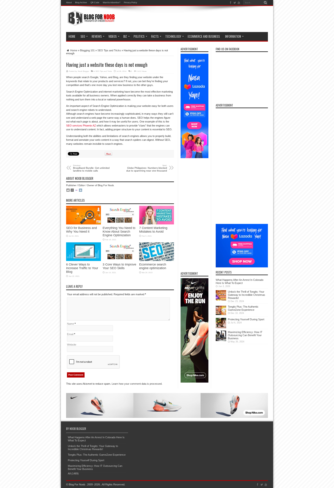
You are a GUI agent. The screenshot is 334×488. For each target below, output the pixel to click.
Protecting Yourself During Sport (246, 319)
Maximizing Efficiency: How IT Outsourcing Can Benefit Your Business (245, 335)
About (69, 2)
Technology (173, 36)
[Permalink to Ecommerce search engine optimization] (156, 260)
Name (70, 323)
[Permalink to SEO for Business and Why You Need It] (83, 223)
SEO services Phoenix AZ (81, 125)
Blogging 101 (87, 50)
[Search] (265, 2)
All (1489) (73, 473)
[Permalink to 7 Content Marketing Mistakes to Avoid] (156, 223)
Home (72, 36)
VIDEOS (112, 36)
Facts (155, 36)
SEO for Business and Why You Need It (81, 229)
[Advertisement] (204, 19)
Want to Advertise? (111, 2)
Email (70, 334)
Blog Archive (81, 2)
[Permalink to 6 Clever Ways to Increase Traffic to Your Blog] (83, 260)
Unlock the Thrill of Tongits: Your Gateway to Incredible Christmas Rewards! (246, 294)
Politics (139, 36)
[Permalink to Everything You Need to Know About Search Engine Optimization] (120, 223)
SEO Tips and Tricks (109, 50)
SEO (83, 36)
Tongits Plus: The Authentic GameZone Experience (243, 308)
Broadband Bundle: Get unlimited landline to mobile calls (91, 168)
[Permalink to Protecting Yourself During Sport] (221, 327)
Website (71, 344)
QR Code (94, 2)
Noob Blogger (83, 71)
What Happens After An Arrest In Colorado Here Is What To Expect (239, 281)
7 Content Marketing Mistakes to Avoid (153, 229)
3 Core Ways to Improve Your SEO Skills (119, 266)
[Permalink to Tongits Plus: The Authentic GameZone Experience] (221, 314)
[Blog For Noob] (90, 23)
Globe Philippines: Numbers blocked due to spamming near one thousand (146, 168)
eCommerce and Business (204, 36)
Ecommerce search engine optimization (152, 266)
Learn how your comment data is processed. (137, 383)
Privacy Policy (130, 2)
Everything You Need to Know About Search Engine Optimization (119, 231)
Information (233, 36)
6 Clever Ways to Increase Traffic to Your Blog (82, 268)
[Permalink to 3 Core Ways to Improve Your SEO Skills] (120, 260)
